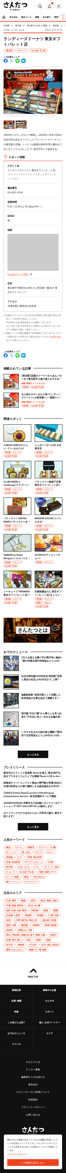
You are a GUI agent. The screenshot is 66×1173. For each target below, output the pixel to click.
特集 (16, 1011)
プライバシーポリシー (33, 1107)
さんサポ (49, 1000)
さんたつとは (33, 1061)
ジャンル (16, 1043)
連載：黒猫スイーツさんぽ (33, 383)
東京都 (18, 25)
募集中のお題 (49, 990)
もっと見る (33, 826)
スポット (49, 1011)
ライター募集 (33, 1069)
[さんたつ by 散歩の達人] (15, 6)
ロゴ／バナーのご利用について (33, 1092)
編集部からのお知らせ (33, 1076)
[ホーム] (4, 17)
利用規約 (33, 1099)
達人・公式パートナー (49, 1022)
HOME (7, 25)
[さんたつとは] (33, 630)
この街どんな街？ (16, 1022)
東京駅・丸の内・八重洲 (37, 25)
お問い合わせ (33, 1114)
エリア (49, 1033)
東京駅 (56, 25)
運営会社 (33, 1084)
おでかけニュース (16, 1033)
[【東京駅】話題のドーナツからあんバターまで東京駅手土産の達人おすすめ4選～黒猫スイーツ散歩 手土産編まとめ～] (33, 381)
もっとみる (33, 754)
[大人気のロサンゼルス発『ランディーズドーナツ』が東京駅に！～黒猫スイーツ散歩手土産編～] (33, 400)
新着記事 (16, 990)
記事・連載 (16, 1000)
